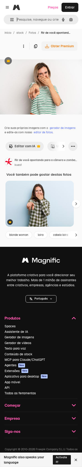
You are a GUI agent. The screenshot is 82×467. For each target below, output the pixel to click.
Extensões (16, 371)
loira (41, 235)
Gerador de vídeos (18, 343)
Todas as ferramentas (20, 393)
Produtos (12, 318)
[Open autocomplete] (10, 19)
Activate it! (61, 460)
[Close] (76, 460)
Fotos (32, 33)
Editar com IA (22, 147)
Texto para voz (15, 348)
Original (29, 61)
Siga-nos (12, 431)
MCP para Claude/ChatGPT (25, 360)
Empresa (12, 418)
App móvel (12, 382)
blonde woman (18, 235)
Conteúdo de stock (18, 354)
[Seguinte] (63, 146)
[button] (41, 299)
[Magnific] (41, 261)
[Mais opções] (23, 46)
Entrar (70, 7)
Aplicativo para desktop (26, 376)
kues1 (18, 165)
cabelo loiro (60, 235)
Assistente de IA (16, 332)
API (7, 388)
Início (8, 33)
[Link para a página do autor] (9, 162)
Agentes (14, 365)
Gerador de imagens (19, 337)
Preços (53, 7)
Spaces (10, 326)
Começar (12, 405)
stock (20, 33)
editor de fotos (43, 132)
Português (41, 298)
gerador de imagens (62, 128)
